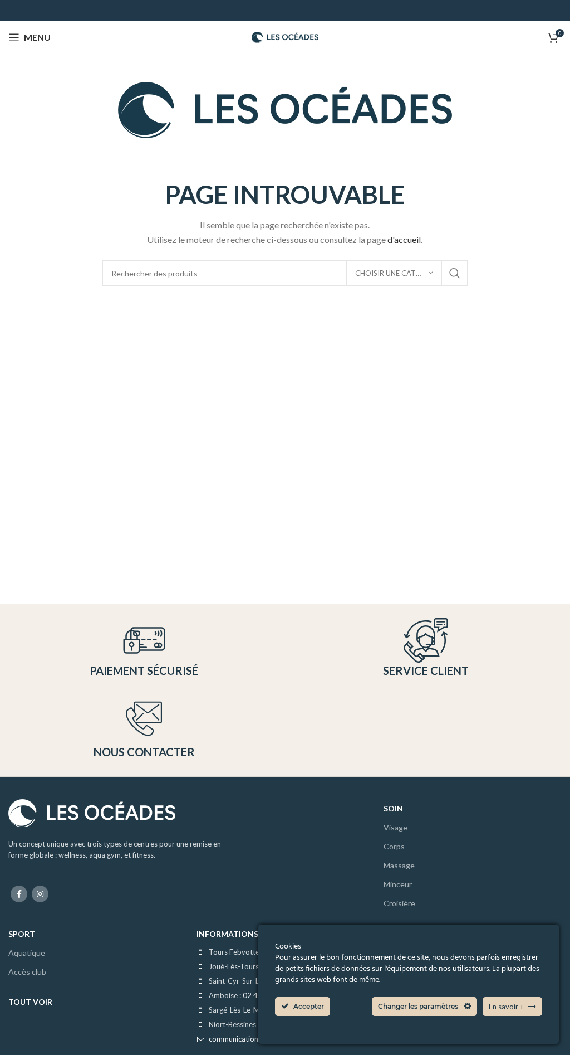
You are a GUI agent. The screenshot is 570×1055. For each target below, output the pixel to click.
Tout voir (30, 1002)
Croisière (399, 903)
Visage (395, 827)
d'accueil (404, 239)
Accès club (27, 971)
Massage (399, 865)
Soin (393, 808)
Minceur (398, 884)
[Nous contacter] (144, 719)
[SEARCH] (455, 273)
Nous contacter (144, 752)
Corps (394, 846)
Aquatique (26, 952)
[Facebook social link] (19, 894)
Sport (21, 934)
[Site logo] (285, 36)
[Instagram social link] (40, 894)
